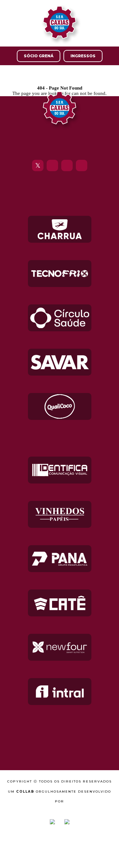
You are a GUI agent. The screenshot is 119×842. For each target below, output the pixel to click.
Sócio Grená (38, 55)
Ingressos (83, 55)
